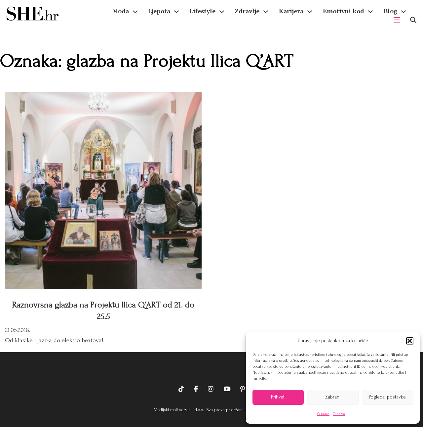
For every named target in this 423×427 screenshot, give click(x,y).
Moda (120, 11)
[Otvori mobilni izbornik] (397, 20)
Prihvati (278, 397)
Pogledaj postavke (387, 397)
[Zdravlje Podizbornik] (266, 12)
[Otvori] (413, 20)
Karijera (291, 11)
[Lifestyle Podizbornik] (222, 12)
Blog (390, 11)
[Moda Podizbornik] (135, 12)
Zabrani (332, 397)
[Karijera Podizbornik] (310, 12)
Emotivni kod (343, 11)
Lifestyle (202, 11)
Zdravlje (247, 11)
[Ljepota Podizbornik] (176, 12)
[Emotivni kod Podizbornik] (370, 12)
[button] (409, 341)
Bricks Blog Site (211, 368)
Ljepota (159, 11)
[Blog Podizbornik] (403, 12)
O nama (323, 414)
